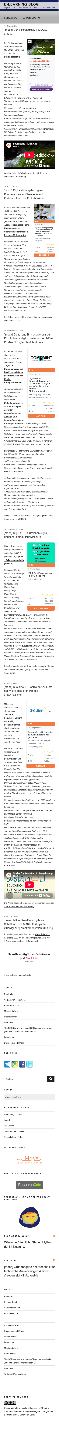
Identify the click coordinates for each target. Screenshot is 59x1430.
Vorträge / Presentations (15, 999)
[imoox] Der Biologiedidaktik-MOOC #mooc (25, 31)
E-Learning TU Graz (13, 1114)
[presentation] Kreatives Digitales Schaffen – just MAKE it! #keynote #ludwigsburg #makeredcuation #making (28, 924)
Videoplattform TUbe (13, 1136)
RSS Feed (10, 1260)
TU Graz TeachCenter (14, 1131)
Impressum (9, 1037)
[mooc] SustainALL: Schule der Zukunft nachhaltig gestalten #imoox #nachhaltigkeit (28, 690)
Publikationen (10, 994)
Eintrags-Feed (10, 1301)
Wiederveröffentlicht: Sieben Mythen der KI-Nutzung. (28, 1244)
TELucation (9, 1125)
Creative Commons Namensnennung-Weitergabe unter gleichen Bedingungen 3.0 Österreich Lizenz (28, 1411)
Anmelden (8, 1296)
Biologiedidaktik (12, 56)
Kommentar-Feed (12, 1307)
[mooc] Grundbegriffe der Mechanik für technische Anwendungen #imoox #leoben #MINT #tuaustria (29, 1270)
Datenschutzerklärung (14, 1042)
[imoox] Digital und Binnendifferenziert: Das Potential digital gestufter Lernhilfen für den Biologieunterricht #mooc (28, 338)
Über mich (8, 1022)
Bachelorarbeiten (11, 1005)
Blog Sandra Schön (17, 1236)
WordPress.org (11, 1313)
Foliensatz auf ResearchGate (18, 974)
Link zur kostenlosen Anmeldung (19, 906)
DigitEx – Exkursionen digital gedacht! (14, 560)
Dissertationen (10, 1016)
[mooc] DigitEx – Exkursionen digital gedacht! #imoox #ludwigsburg (25, 535)
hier (24, 310)
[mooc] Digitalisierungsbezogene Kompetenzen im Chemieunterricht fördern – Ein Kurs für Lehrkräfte (25, 194)
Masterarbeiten (11, 1011)
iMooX (7, 1119)
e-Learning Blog (21, 4)
